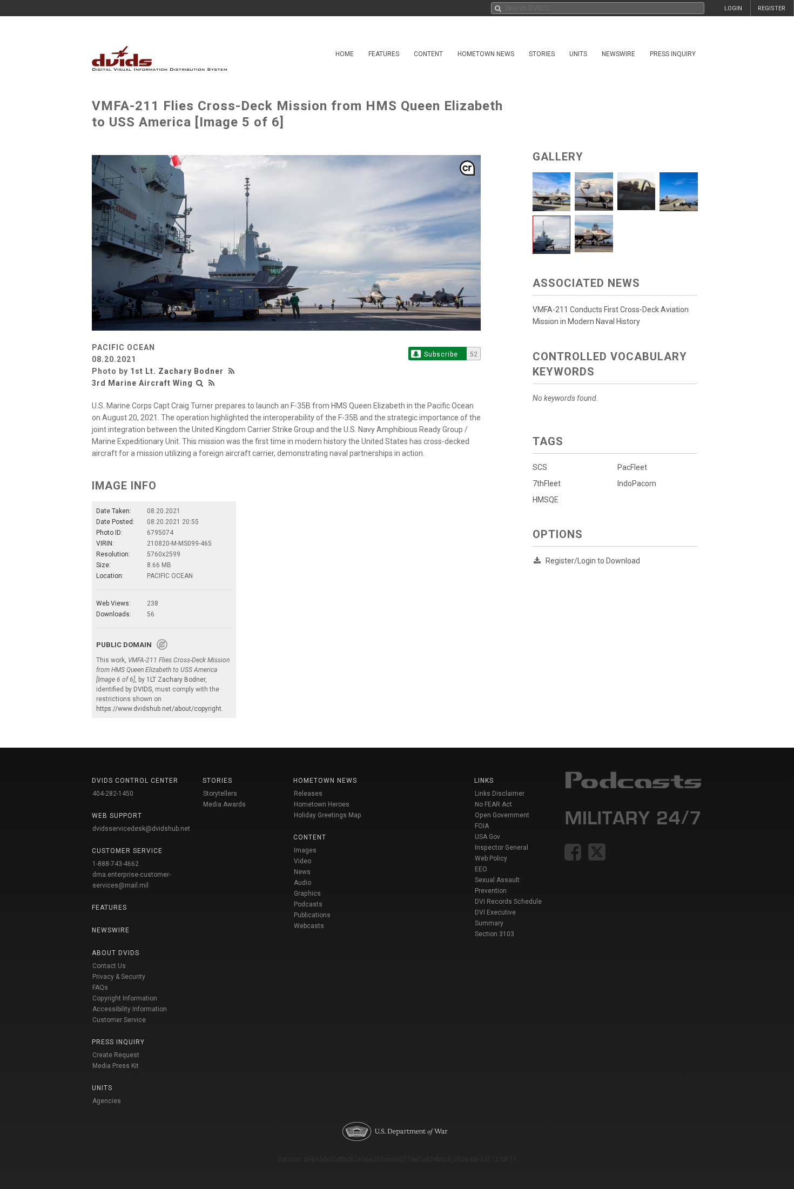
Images (305, 850)
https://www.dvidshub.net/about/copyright (158, 709)
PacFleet (632, 467)
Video (302, 861)
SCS (540, 467)
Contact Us (109, 966)
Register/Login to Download (593, 560)
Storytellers (220, 793)
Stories (542, 54)
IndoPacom (636, 483)
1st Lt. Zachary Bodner (177, 371)
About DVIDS (115, 953)
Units (578, 54)
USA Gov (487, 837)
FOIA (482, 826)
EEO (481, 869)
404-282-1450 (112, 793)
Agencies (106, 1101)
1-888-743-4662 (115, 864)
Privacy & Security (118, 976)
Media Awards (224, 804)
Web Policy (491, 858)
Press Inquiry (673, 54)
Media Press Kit (115, 1066)
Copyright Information (124, 998)
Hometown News (485, 54)
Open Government (502, 815)
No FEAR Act (493, 804)
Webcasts (309, 926)
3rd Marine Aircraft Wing (142, 383)
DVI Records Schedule (508, 901)
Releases (308, 793)
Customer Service (119, 1020)
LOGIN (733, 8)
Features (383, 54)
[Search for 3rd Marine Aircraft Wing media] (200, 383)
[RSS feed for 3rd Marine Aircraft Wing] (212, 383)
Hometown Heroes (321, 804)
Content (428, 54)
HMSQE (546, 499)
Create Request (115, 1055)
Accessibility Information (129, 1009)
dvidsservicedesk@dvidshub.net (141, 828)
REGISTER (771, 8)
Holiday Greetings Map (327, 815)
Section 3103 (494, 934)
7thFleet (547, 483)
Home (344, 54)
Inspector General (501, 847)
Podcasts (308, 904)
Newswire (618, 54)
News (302, 872)
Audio (302, 882)
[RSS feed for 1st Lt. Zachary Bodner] (233, 371)
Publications (312, 915)
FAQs (100, 987)
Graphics (307, 893)
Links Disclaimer (499, 793)
